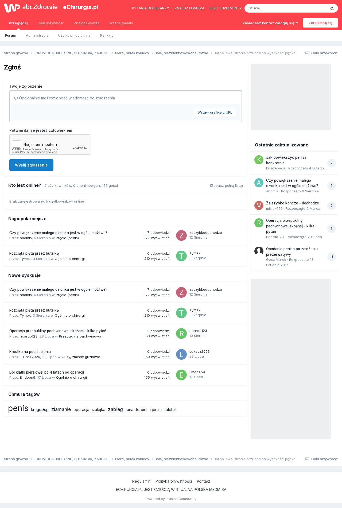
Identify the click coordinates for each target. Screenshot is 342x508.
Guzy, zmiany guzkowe (81, 357)
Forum (10, 35)
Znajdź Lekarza (87, 23)
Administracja (37, 35)
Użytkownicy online (74, 35)
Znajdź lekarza (189, 8)
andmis (26, 238)
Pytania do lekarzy (150, 8)
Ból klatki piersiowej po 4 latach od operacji (46, 372)
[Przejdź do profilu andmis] (258, 182)
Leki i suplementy (226, 8)
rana (129, 409)
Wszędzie (311, 8)
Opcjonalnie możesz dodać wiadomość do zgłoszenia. (67, 98)
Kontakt (203, 481)
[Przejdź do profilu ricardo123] (181, 333)
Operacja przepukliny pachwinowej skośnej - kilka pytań (57, 331)
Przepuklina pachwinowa (80, 336)
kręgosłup (40, 409)
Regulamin (141, 481)
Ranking (107, 35)
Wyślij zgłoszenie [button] (31, 165)
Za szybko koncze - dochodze (292, 203)
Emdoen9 (27, 377)
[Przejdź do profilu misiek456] (258, 205)
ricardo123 (28, 336)
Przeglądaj (18, 23)
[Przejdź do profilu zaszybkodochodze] (181, 235)
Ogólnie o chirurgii (70, 259)
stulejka (98, 409)
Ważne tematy (121, 23)
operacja (81, 409)
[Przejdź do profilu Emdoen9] (181, 375)
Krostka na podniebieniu (30, 352)
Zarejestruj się (320, 23)
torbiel (141, 409)
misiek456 (274, 208)
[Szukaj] (332, 8)
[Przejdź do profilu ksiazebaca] (258, 159)
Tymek (25, 259)
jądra (154, 409)
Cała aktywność (50, 23)
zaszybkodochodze (205, 232)
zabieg (115, 409)
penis (18, 408)
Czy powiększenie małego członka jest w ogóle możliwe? (58, 233)
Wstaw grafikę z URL (214, 112)
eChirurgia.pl (80, 7)
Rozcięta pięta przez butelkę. (34, 253)
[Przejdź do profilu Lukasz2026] (181, 354)
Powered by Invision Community (171, 499)
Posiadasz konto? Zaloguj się (269, 23)
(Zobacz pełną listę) (226, 185)
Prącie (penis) (67, 238)
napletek (169, 409)
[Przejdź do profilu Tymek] (181, 256)
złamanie (61, 409)
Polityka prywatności (174, 481)
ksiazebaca (275, 168)
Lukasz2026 (30, 357)
